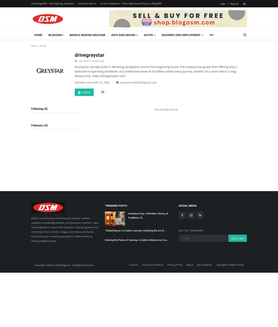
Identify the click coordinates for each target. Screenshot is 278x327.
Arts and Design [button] (123, 35)
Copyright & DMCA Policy (230, 264)
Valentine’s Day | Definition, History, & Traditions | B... (148, 215)
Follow (86, 92)
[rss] (200, 215)
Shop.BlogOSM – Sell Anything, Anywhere (53, 3)
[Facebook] (182, 215)
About (189, 264)
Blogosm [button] (55, 35)
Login (223, 3)
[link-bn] (178, 18)
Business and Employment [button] (181, 35)
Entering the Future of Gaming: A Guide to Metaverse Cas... (137, 240)
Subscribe (237, 238)
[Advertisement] (139, 299)
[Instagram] (191, 215)
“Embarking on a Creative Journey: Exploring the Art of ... (136, 230)
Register (234, 3)
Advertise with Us (87, 3)
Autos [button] (149, 35)
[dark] (245, 3)
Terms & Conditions (153, 264)
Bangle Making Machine (87, 35)
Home (38, 35)
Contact (133, 264)
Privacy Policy (175, 264)
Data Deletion (204, 264)
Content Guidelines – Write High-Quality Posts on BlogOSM (131, 3)
